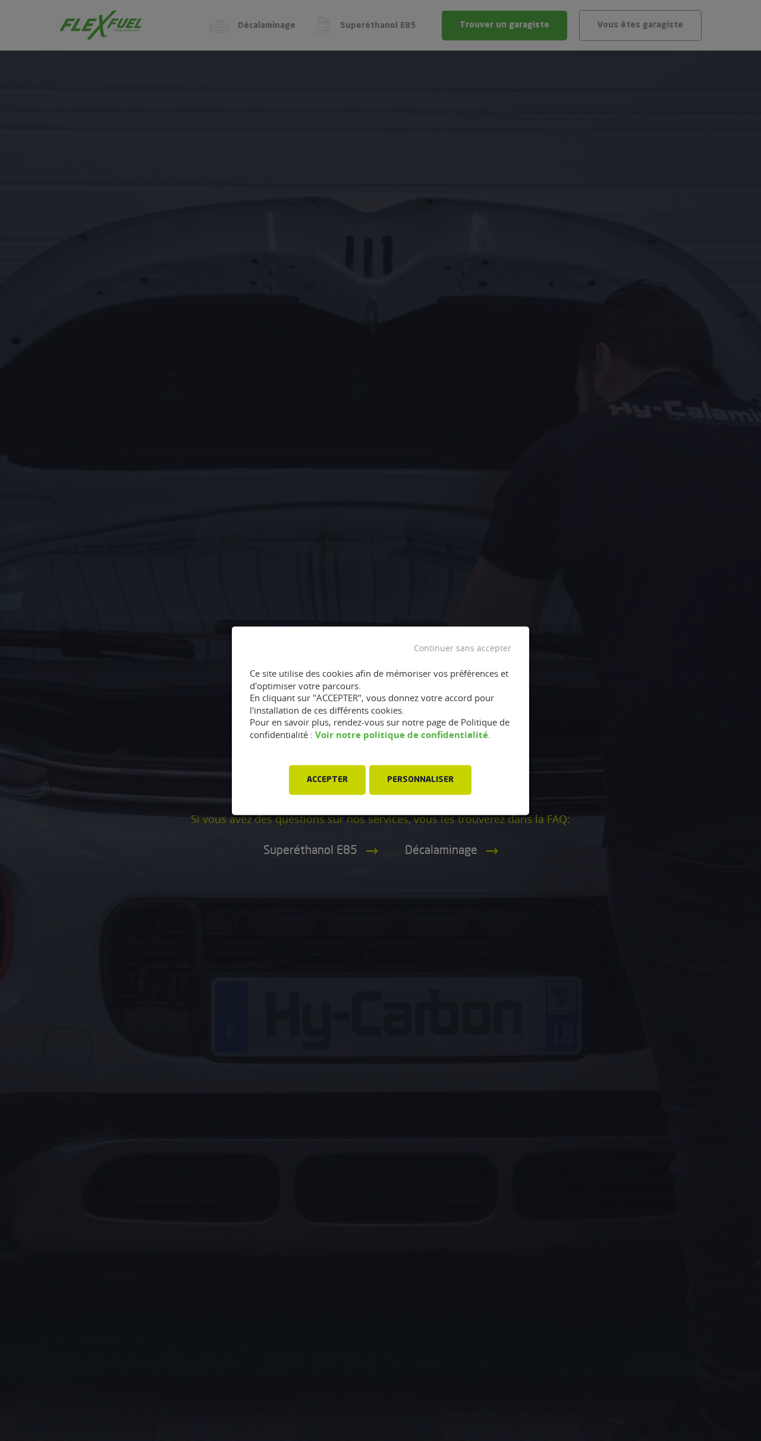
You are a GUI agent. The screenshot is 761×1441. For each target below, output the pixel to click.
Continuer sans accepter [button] (462, 648)
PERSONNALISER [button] (420, 780)
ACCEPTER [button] (327, 780)
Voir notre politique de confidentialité (401, 735)
